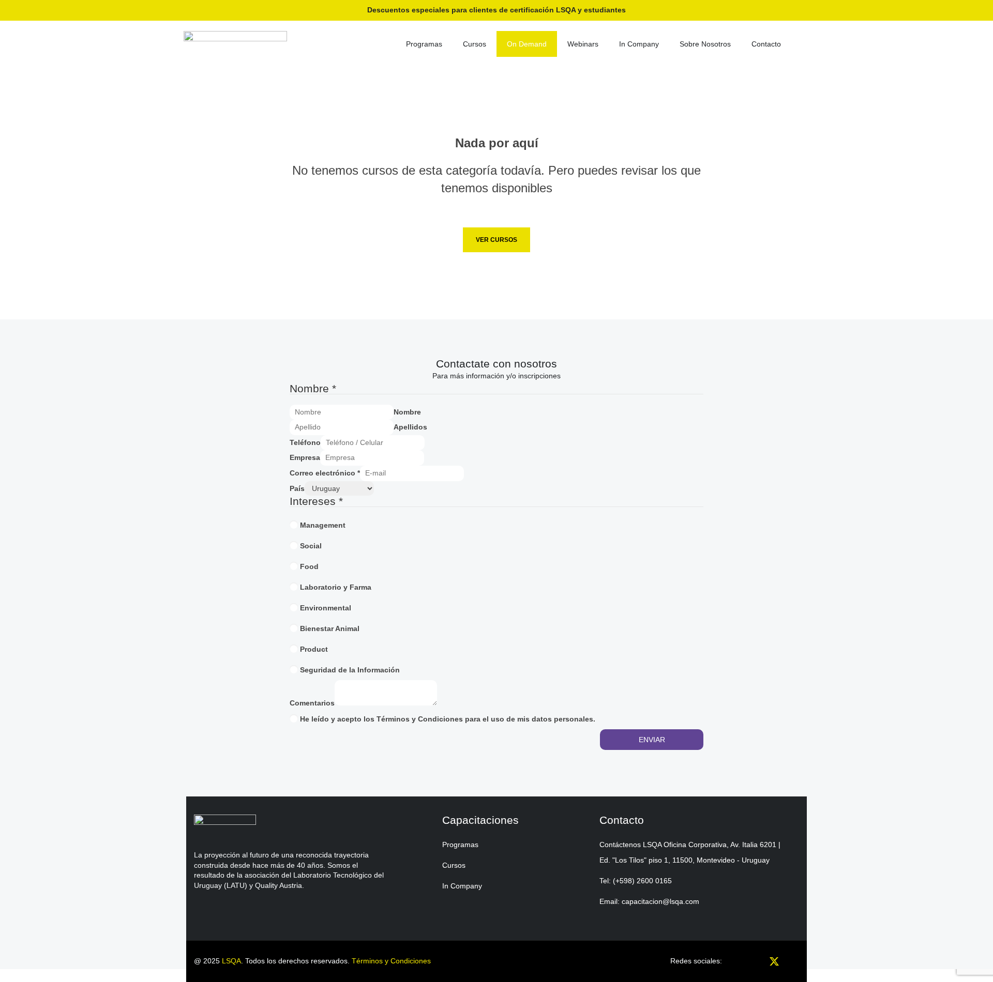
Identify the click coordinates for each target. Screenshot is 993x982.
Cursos (474, 44)
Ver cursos (496, 239)
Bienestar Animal (329, 628)
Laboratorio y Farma (335, 587)
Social (311, 546)
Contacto (766, 44)
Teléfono (305, 442)
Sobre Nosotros (705, 44)
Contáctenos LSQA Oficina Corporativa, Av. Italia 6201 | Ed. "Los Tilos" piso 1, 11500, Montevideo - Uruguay (689, 852)
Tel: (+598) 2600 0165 (635, 881)
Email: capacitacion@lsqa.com (649, 901)
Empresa (305, 457)
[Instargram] (740, 964)
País (297, 488)
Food (309, 566)
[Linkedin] (791, 964)
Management (322, 525)
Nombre (407, 412)
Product (314, 649)
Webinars (582, 44)
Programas (424, 44)
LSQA (231, 961)
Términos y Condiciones (420, 719)
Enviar (652, 739)
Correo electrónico (325, 473)
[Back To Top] (972, 964)
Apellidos (410, 427)
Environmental (325, 608)
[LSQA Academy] (235, 42)
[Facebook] (757, 964)
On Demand (527, 44)
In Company (639, 44)
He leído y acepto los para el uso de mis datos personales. (447, 719)
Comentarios (312, 703)
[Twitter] (774, 964)
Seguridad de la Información (350, 670)
